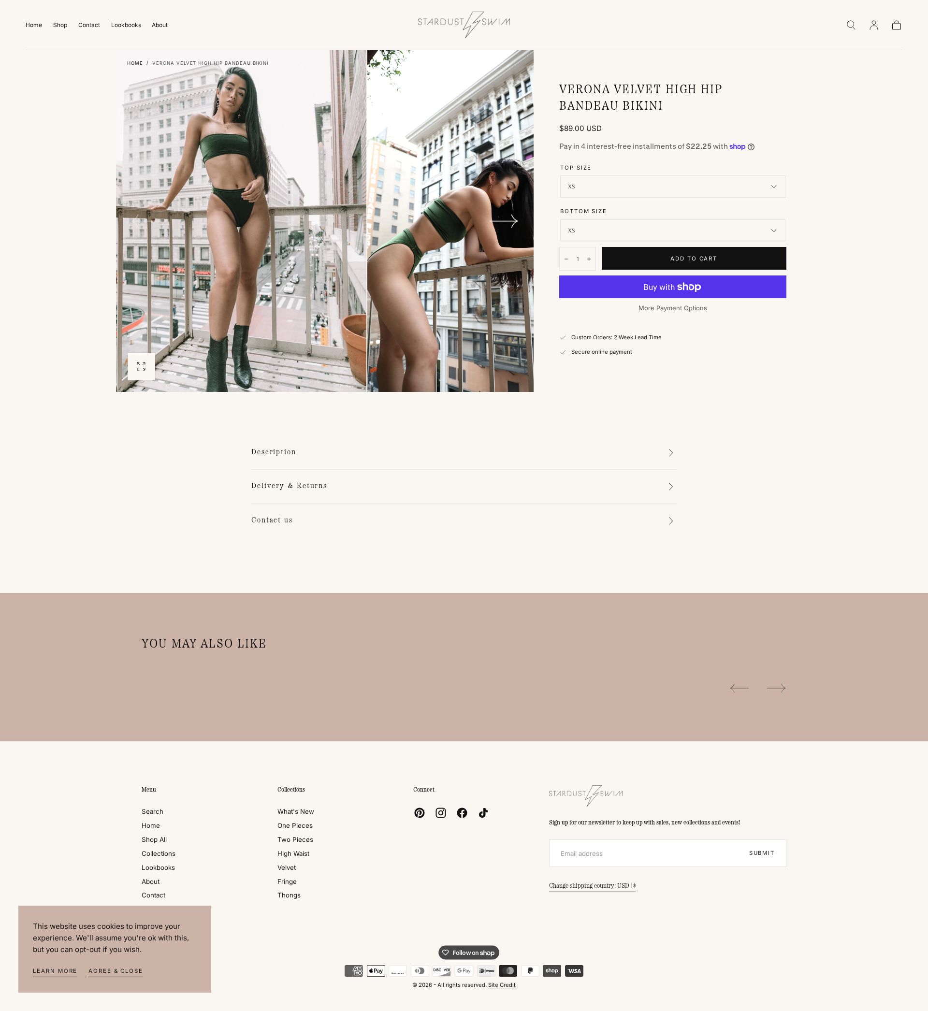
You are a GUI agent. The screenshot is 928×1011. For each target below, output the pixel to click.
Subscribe (518, 542)
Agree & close (115, 971)
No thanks (463, 573)
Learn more (55, 971)
